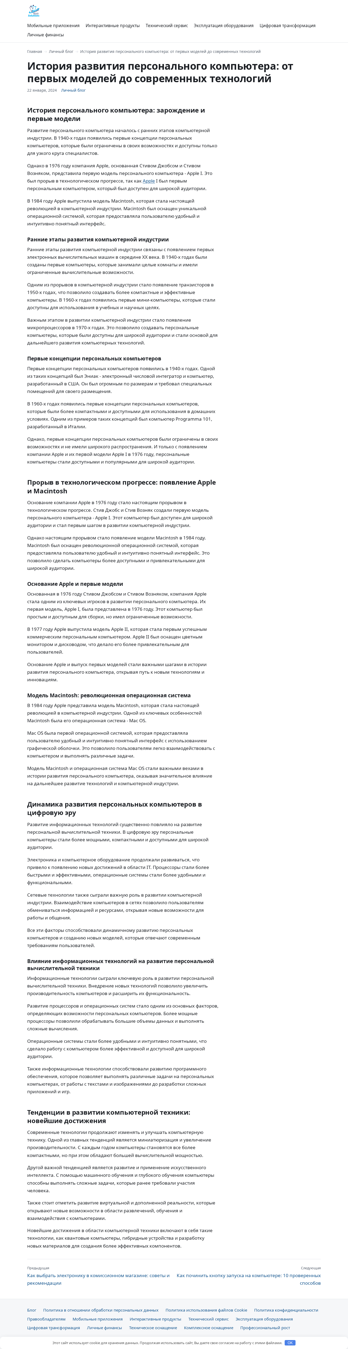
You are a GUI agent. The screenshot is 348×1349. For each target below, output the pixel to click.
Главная (34, 51)
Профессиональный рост (265, 1327)
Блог (31, 1310)
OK (290, 1343)
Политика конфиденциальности (286, 1310)
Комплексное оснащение (208, 1327)
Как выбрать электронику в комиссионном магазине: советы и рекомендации (98, 1275)
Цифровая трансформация (288, 25)
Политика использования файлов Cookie (206, 1310)
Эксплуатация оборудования (224, 25)
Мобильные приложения (53, 25)
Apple (149, 181)
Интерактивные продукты (113, 25)
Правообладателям (46, 1319)
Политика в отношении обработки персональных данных (101, 1310)
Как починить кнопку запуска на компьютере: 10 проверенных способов (249, 1275)
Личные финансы (45, 35)
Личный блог (61, 51)
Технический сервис (167, 25)
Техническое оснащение (153, 1327)
